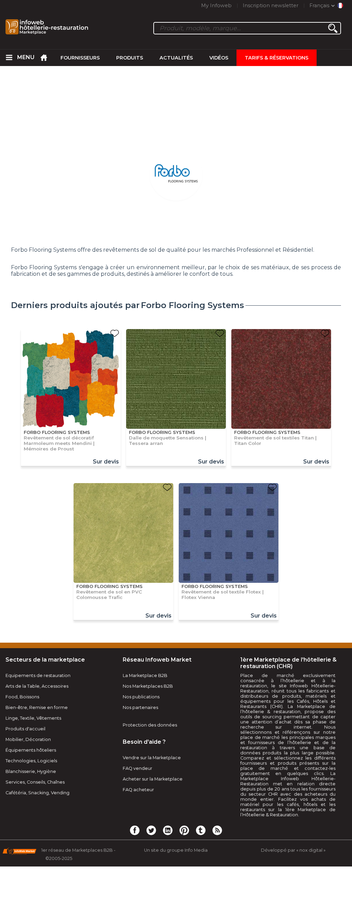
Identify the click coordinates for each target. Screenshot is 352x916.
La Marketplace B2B (145, 675)
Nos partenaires (140, 707)
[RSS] (217, 830)
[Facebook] (134, 830)
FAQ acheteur (138, 789)
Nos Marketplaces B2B (148, 686)
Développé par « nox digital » (293, 850)
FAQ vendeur (137, 768)
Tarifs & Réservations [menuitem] (276, 58)
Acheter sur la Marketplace (153, 779)
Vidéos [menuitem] (218, 58)
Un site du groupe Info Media (176, 850)
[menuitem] (8, 58)
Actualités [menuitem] (176, 58)
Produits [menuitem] (129, 58)
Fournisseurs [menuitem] (80, 58)
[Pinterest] (184, 830)
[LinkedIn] (167, 830)
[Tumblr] (200, 830)
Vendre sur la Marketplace (152, 757)
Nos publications (141, 696)
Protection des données (150, 725)
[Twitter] (151, 830)
